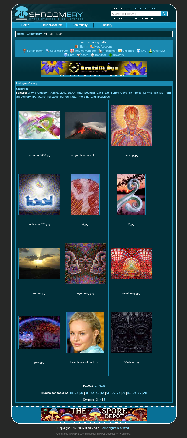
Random (100, 55)
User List (159, 50)
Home (25, 25)
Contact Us (147, 18)
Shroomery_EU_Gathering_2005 (37, 96)
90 (134, 393)
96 (139, 393)
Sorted (64, 96)
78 (123, 393)
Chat (71, 55)
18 (71, 393)
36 (87, 393)
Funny (115, 92)
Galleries (128, 50)
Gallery (107, 25)
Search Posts (59, 50)
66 (113, 393)
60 (108, 393)
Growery (118, 55)
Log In (133, 18)
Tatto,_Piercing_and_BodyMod (90, 96)
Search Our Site (120, 8)
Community (80, 25)
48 (97, 393)
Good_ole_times (131, 92)
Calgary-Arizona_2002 (52, 92)
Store (84, 55)
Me (161, 92)
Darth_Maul (75, 92)
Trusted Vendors (85, 50)
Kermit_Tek (150, 92)
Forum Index (35, 50)
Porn (168, 92)
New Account (118, 18)
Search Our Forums (145, 8)
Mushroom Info (52, 25)
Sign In (83, 46)
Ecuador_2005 (93, 92)
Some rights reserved (115, 428)
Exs (107, 92)
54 (102, 393)
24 (76, 393)
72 (118, 393)
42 (92, 393)
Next (102, 385)
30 (81, 393)
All (145, 393)
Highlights (109, 50)
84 (129, 393)
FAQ (143, 50)
